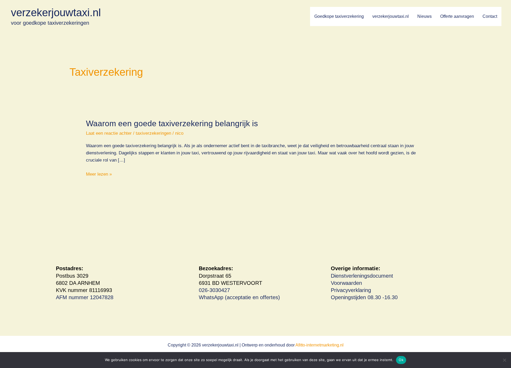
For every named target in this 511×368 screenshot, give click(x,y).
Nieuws (424, 16)
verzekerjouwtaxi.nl (56, 12)
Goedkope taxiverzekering (339, 16)
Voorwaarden (346, 283)
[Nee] (504, 360)
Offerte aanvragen (457, 16)
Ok (401, 360)
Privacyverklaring (351, 290)
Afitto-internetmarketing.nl (319, 345)
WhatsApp (211, 297)
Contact (490, 16)
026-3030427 (214, 290)
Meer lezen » (99, 174)
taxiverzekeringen (153, 133)
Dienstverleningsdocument (362, 276)
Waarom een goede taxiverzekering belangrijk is (172, 123)
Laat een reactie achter (109, 133)
